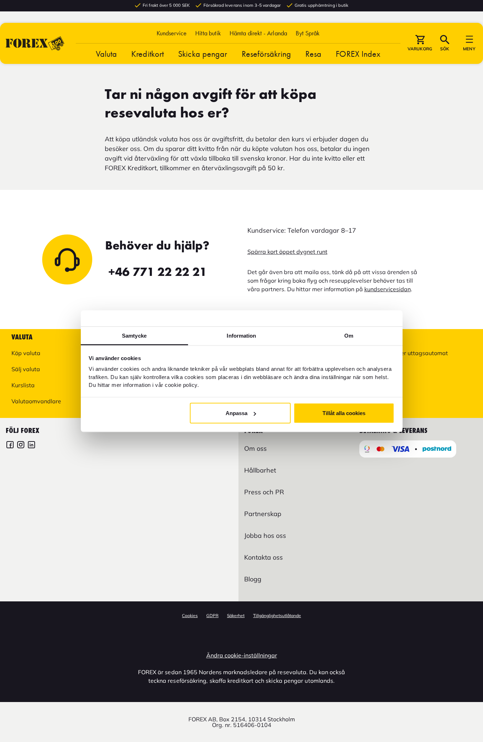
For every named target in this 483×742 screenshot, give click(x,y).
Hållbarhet (260, 470)
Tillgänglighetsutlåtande (277, 615)
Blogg (252, 579)
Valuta (106, 53)
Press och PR (264, 492)
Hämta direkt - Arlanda (258, 33)
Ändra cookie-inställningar (241, 655)
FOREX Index (358, 53)
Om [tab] (348, 335)
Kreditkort (147, 53)
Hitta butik (208, 33)
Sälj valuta (25, 369)
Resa (313, 53)
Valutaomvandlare (36, 401)
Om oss (255, 448)
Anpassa (236, 413)
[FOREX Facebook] (10, 445)
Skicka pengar (202, 53)
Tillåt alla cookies (343, 413)
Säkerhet (236, 615)
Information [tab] (241, 335)
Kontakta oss (263, 557)
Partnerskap (262, 514)
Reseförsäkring (266, 53)
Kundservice (172, 33)
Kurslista (23, 385)
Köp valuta (25, 353)
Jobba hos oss (265, 535)
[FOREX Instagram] (20, 445)
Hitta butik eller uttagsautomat (406, 353)
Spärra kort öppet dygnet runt (287, 251)
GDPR (212, 615)
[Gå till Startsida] (35, 43)
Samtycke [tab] (134, 335)
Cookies (190, 615)
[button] (308, 33)
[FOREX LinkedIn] (31, 445)
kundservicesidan (387, 289)
